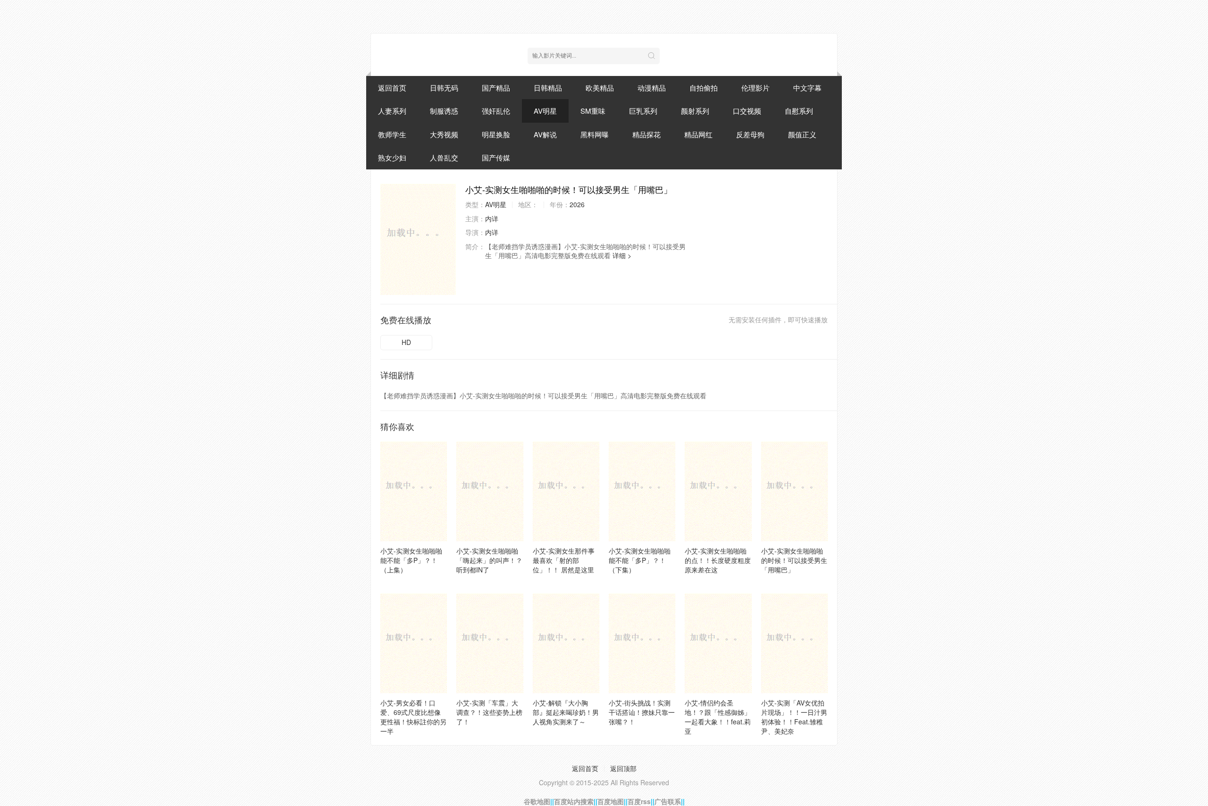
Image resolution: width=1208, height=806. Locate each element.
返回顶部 (623, 768)
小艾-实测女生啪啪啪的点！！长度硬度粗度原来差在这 (718, 560)
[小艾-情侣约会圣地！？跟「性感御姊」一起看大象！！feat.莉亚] (718, 643)
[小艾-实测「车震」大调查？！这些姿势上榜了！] (489, 643)
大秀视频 (444, 134)
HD (406, 342)
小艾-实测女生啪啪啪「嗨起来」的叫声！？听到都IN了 (489, 560)
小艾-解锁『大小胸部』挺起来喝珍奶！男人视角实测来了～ (566, 712)
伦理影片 (755, 87)
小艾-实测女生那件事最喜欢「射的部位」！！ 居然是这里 (564, 560)
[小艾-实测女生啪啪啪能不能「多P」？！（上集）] (413, 491)
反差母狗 (750, 134)
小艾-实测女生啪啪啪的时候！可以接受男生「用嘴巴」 (794, 560)
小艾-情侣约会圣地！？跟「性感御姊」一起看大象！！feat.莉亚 (718, 717)
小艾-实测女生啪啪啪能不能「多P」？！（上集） (411, 560)
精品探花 (646, 134)
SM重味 (592, 111)
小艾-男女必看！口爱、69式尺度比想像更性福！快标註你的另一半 (413, 717)
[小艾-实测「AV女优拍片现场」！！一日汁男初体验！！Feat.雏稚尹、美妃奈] (794, 643)
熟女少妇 (392, 157)
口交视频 (747, 111)
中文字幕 (807, 87)
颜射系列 (695, 111)
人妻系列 (392, 111)
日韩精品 (548, 87)
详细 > (621, 255)
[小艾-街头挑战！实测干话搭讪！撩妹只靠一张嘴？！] (642, 643)
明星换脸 (496, 134)
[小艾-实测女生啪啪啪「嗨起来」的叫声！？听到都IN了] (489, 491)
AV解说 (545, 134)
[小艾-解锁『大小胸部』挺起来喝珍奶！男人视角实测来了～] (566, 643)
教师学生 (392, 134)
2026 (577, 204)
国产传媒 (496, 157)
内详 (491, 218)
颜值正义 (802, 134)
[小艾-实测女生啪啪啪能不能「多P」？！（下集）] (642, 491)
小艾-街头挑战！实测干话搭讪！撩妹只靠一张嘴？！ (642, 712)
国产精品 (496, 87)
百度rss (639, 801)
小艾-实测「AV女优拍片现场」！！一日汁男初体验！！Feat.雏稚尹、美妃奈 (794, 717)
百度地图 (610, 801)
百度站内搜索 (574, 801)
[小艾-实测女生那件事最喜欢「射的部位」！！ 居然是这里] (566, 491)
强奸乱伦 (496, 111)
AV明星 (545, 111)
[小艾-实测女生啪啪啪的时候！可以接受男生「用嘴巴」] (418, 239)
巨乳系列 (643, 111)
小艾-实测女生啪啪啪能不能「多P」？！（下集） (640, 560)
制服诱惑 (444, 111)
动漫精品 (652, 87)
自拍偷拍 (703, 87)
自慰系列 (799, 111)
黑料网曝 (594, 134)
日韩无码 (444, 87)
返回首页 (392, 87)
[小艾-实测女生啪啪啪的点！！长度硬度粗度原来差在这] (718, 491)
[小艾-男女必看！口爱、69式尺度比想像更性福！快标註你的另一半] (413, 643)
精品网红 (698, 134)
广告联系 (667, 801)
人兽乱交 (444, 157)
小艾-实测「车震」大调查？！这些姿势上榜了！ (489, 712)
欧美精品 (600, 87)
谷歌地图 (537, 801)
